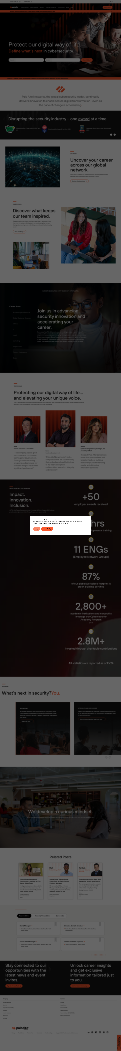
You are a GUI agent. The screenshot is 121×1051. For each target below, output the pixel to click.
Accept (36, 528)
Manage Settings (47, 528)
